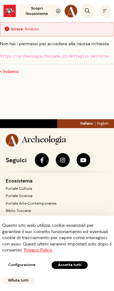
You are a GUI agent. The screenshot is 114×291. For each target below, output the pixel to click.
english (102, 123)
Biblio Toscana (18, 210)
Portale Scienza (19, 195)
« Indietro (9, 71)
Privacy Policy (38, 250)
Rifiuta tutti (18, 280)
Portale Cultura (19, 188)
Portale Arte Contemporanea (31, 203)
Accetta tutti (69, 264)
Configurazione (21, 264)
